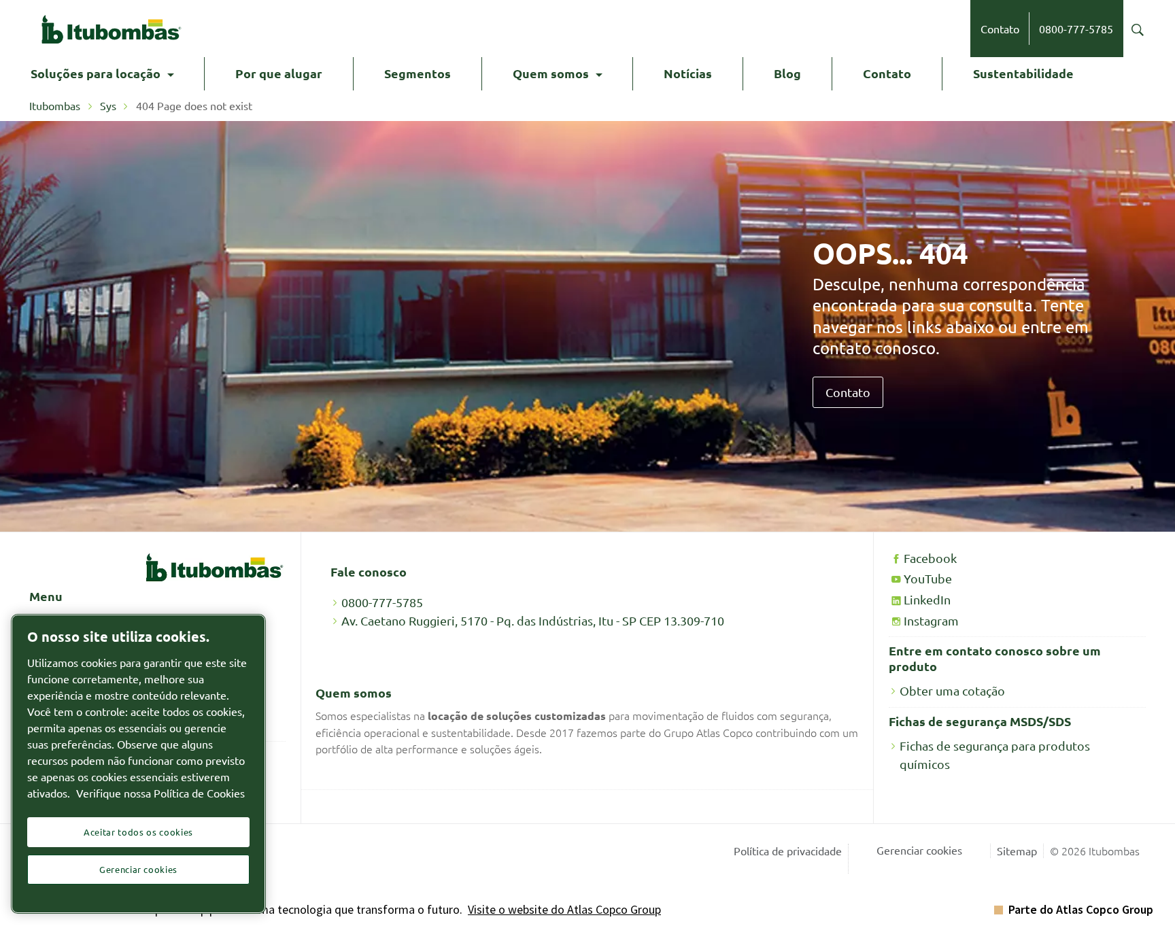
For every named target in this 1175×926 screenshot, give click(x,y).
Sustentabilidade (1023, 73)
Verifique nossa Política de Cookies (160, 793)
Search (1137, 29)
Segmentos (417, 73)
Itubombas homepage (110, 28)
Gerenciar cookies (919, 850)
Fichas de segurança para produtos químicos (995, 754)
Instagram (931, 620)
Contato (1000, 28)
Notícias (688, 73)
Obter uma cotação (952, 690)
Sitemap (1017, 850)
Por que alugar (278, 73)
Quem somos (551, 73)
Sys (108, 105)
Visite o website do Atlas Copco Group (564, 909)
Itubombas (56, 105)
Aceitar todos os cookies (138, 832)
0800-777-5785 (1076, 28)
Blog (787, 73)
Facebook (930, 558)
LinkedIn (927, 599)
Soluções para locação (95, 73)
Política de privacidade (788, 850)
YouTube (928, 578)
